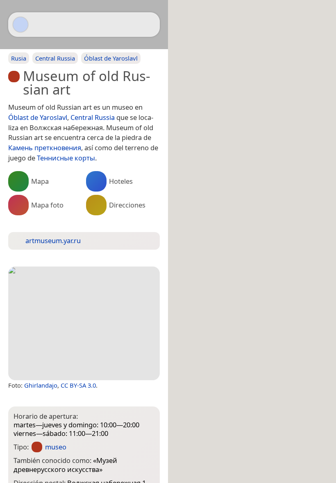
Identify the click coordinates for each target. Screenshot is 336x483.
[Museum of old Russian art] (84, 323)
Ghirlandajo (40, 385)
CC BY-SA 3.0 (78, 385)
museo (55, 446)
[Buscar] (149, 24)
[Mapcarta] (20, 24)
